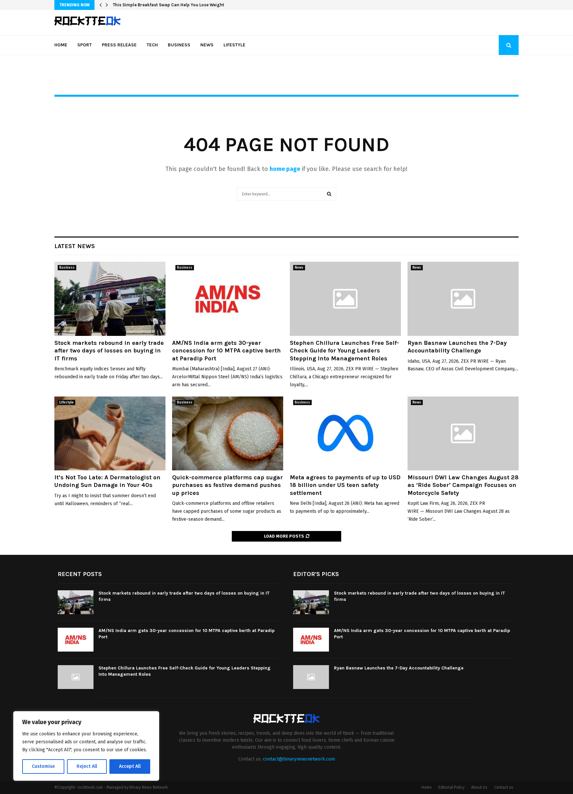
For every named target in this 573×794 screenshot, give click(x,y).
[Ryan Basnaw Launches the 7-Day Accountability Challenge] (463, 299)
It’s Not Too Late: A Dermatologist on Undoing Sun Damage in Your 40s (107, 481)
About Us (479, 787)
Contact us (503, 787)
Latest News (74, 246)
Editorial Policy (451, 787)
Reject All (87, 766)
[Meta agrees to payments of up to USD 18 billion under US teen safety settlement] (345, 433)
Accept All (130, 766)
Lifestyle (234, 45)
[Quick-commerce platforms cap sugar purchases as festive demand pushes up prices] (227, 433)
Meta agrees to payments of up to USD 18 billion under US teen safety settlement (345, 485)
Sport (84, 45)
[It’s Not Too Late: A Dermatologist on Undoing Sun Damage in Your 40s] (109, 433)
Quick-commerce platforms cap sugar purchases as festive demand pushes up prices (227, 485)
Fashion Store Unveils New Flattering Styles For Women (170, 4)
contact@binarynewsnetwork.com (299, 759)
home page (285, 169)
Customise (43, 766)
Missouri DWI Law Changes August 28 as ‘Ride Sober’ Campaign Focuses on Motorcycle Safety (463, 485)
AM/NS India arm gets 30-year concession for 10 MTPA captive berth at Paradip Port (226, 350)
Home (60, 45)
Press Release (119, 45)
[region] (86, 746)
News (207, 45)
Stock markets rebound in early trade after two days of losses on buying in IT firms (109, 350)
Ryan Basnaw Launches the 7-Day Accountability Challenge (457, 346)
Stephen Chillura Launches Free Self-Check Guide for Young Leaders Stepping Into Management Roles (344, 350)
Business (179, 45)
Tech (152, 45)
